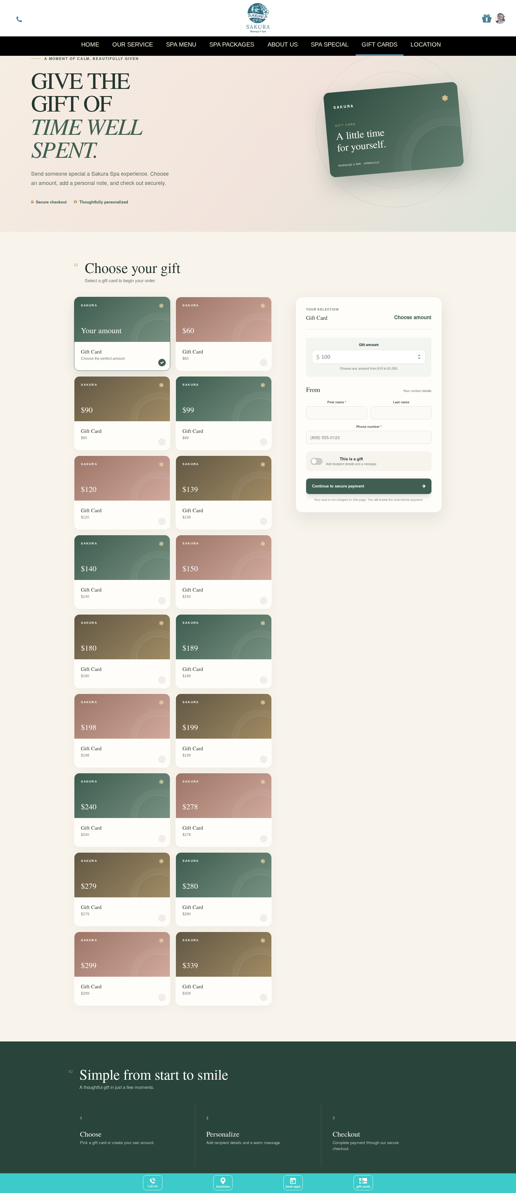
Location (426, 44)
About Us (283, 44)
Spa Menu (181, 44)
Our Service (132, 44)
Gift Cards (379, 44)
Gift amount (369, 344)
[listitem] (122, 334)
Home (90, 44)
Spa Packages (231, 44)
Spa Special (329, 44)
